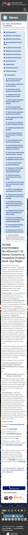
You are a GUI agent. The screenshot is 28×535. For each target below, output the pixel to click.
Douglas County (6, 470)
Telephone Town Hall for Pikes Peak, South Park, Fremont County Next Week (15, 196)
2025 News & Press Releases (13, 39)
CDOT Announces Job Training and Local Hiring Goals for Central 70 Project (15, 184)
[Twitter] (6, 519)
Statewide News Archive (12, 67)
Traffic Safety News (11, 61)
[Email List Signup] (22, 519)
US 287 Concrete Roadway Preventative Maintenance (14, 163)
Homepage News (9, 471)
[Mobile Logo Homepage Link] (14, 3)
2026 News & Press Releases (13, 35)
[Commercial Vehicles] (2, 513)
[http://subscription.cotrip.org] (14, 497)
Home (3, 23)
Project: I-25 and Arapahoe (10, 468)
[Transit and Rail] (12, 510)
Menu (25, 10)
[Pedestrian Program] (25, 510)
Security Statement (18, 528)
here (17, 438)
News (8, 23)
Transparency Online (7, 530)
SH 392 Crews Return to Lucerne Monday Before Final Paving (13, 177)
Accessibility (20, 526)
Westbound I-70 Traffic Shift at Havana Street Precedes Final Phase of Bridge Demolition (14, 169)
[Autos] (22, 510)
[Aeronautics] (15, 510)
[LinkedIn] (19, 519)
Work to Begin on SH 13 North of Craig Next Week (14, 85)
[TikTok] (12, 519)
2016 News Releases (16, 23)
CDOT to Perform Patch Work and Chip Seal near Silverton (14, 113)
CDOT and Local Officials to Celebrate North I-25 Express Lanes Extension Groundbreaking (15, 219)
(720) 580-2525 (13, 429)
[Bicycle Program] (8, 510)
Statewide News (10, 64)
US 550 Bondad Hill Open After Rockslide (15, 128)
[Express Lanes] (4, 510)
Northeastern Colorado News (13, 54)
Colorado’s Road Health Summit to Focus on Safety (13, 95)
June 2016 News (7, 25)
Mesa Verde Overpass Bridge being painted (14, 118)
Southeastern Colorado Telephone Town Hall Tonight (13, 90)
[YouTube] (15, 519)
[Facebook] (3, 519)
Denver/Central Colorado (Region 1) (17, 470)
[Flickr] (25, 519)
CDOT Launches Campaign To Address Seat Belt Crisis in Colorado (15, 101)
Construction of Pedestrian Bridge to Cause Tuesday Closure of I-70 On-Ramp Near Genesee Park (14, 204)
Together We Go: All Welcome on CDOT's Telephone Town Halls (14, 123)
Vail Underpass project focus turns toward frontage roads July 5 (15, 230)
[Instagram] (9, 519)
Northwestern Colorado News (13, 51)
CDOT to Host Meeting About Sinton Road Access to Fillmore (14, 190)
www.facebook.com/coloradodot (14, 444)
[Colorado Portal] (12, 533)
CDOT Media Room (11, 32)
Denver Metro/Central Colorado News (13, 43)
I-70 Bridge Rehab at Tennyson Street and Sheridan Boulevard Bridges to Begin (15, 212)
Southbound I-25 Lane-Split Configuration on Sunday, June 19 (14, 158)
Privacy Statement (6, 528)
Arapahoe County (20, 468)
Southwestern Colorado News (13, 57)
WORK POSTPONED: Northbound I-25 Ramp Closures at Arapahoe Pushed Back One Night (15, 237)
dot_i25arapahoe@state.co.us (14, 433)
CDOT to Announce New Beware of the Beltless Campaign (14, 107)
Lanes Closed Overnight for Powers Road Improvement (14, 141)
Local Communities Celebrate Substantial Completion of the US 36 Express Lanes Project (14, 147)
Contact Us (7, 516)
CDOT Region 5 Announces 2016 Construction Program (14, 79)
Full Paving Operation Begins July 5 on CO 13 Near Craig (14, 225)
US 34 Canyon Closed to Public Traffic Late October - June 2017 (15, 153)
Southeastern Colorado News (13, 47)
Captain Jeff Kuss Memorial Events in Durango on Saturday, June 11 (14, 134)
